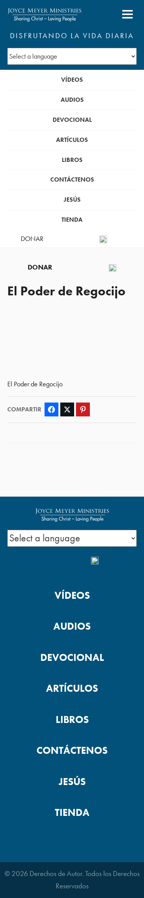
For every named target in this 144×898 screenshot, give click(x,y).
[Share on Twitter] (67, 409)
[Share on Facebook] (51, 409)
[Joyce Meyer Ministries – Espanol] (44, 14)
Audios (72, 100)
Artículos (72, 140)
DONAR (32, 238)
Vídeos (72, 80)
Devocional (72, 120)
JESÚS (72, 199)
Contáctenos (72, 179)
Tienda (72, 220)
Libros (72, 160)
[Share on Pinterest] (83, 409)
